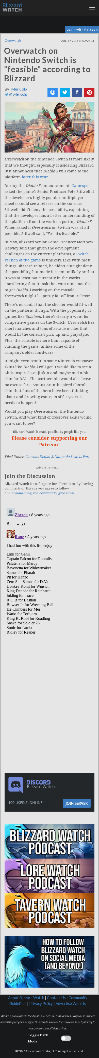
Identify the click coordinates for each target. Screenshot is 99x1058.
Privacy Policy (41, 1003)
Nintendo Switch (67, 457)
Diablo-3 (46, 457)
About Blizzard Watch (26, 998)
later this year (35, 177)
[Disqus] (49, 570)
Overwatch (13, 41)
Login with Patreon (82, 29)
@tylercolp (17, 94)
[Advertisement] (51, 670)
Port (85, 457)
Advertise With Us (71, 1003)
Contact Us (56, 998)
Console (31, 457)
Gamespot (81, 185)
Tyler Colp (18, 89)
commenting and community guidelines (43, 493)
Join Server (77, 803)
